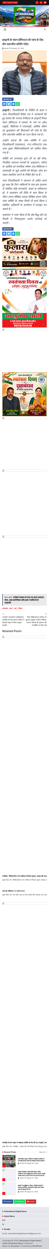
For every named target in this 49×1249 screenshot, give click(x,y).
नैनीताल (20, 608)
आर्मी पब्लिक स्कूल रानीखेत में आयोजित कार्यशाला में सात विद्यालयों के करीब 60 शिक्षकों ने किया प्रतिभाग (31, 1160)
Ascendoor (15, 1246)
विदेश (3, 1220)
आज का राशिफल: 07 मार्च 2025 (13, 891)
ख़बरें (15, 608)
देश (3, 1224)
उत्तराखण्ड (5, 608)
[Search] (45, 29)
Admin (6, 48)
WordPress (37, 1246)
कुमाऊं (11, 608)
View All (42, 1152)
